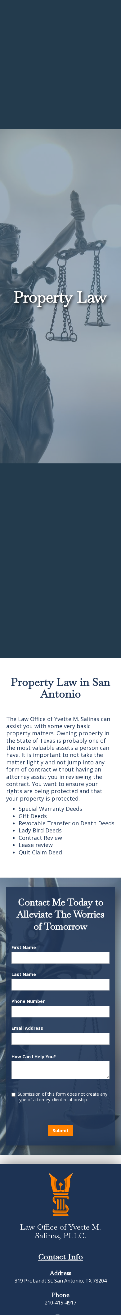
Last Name (23, 974)
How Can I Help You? (33, 1056)
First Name (23, 947)
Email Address (27, 1028)
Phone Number (28, 1001)
